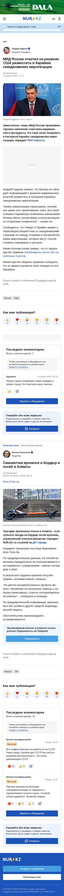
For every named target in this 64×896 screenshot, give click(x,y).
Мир (5, 42)
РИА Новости (36, 140)
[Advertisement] (32, 164)
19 (47, 696)
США (16, 298)
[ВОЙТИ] (60, 19)
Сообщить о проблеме (32, 869)
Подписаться (32, 638)
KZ (53, 19)
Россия (7, 298)
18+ (16, 671)
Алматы (8, 671)
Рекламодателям (32, 877)
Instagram (34, 429)
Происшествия (11, 446)
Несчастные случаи (31, 446)
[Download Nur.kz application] (32, 7)
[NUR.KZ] (32, 19)
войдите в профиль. (19, 367)
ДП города (39, 542)
